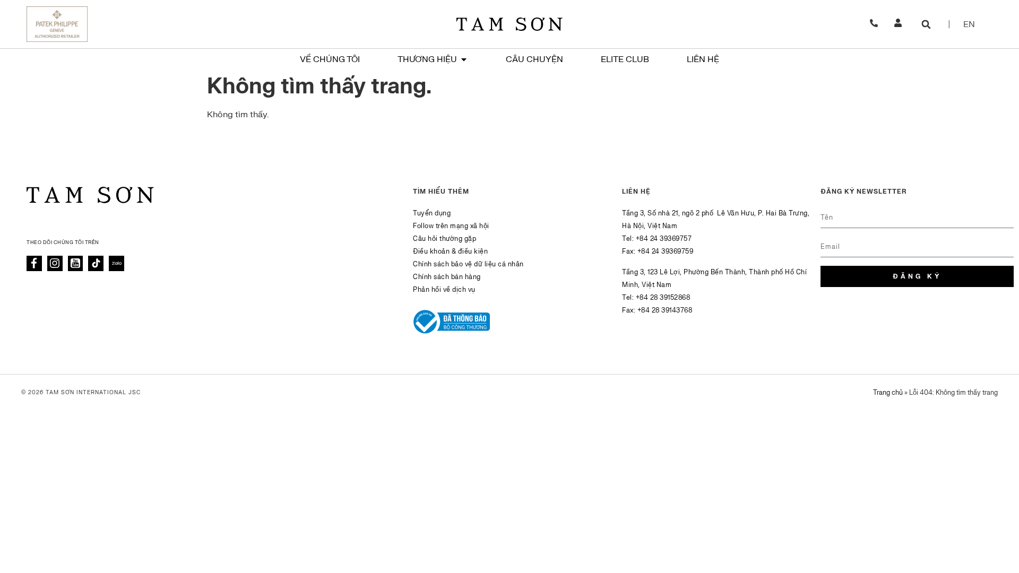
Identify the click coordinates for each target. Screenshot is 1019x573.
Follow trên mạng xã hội (451, 226)
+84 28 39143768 (665, 310)
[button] (926, 24)
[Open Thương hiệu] (464, 59)
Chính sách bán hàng (447, 277)
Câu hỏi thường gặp (444, 239)
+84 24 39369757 (664, 239)
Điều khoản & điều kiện (450, 251)
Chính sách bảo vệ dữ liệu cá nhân (468, 264)
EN (969, 24)
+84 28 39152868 (663, 297)
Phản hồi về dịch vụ (444, 289)
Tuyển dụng (432, 213)
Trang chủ (888, 392)
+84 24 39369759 (665, 251)
